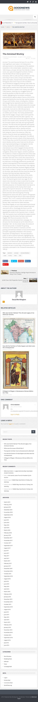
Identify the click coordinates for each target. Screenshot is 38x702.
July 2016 (6, 581)
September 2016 (8, 576)
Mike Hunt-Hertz (8, 471)
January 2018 (7, 535)
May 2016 (6, 586)
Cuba (5, 255)
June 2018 (6, 522)
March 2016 (7, 591)
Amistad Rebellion (25, 253)
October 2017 (7, 543)
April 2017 (6, 558)
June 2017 (6, 553)
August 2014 (7, 640)
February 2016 (8, 594)
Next (25, 278)
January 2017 (7, 566)
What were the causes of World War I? (14, 448)
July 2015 (6, 612)
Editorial (6, 661)
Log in (5, 677)
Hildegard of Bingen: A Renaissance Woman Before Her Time (18, 392)
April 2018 (6, 527)
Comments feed (8, 683)
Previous (14, 270)
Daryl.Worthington (12, 57)
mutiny (10, 255)
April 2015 (6, 619)
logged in (11, 424)
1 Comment (5, 58)
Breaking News (8, 659)
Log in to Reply (15, 414)
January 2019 (7, 507)
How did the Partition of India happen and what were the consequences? (19, 346)
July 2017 (6, 550)
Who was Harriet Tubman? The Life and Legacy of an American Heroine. (18, 313)
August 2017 (7, 548)
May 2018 (6, 525)
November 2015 (8, 602)
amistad (16, 253)
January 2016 (7, 596)
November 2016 (8, 571)
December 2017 (8, 538)
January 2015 (7, 627)
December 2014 (8, 630)
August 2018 (7, 517)
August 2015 (7, 609)
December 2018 (8, 509)
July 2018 (6, 520)
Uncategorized (8, 666)
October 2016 (7, 573)
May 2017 (6, 556)
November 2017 (8, 540)
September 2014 (8, 637)
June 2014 (6, 645)
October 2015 (7, 604)
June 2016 (6, 584)
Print (28, 58)
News (29, 57)
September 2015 (8, 607)
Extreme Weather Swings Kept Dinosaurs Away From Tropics (23, 273)
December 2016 (8, 568)
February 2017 (8, 563)
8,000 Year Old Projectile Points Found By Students (15, 281)
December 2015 (8, 599)
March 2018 (7, 530)
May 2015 (6, 617)
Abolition (10, 253)
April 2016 (6, 589)
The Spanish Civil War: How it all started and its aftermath (21, 22)
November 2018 (8, 512)
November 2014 (8, 632)
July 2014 (6, 642)
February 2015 (8, 625)
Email (34, 58)
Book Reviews (7, 656)
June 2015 (6, 614)
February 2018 (8, 533)
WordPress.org (8, 685)
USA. (20, 255)
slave (15, 255)
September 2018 (8, 515)
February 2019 (8, 504)
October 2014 (7, 635)
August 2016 (7, 579)
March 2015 (7, 622)
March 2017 (7, 561)
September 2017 (8, 545)
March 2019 (7, 502)
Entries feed (7, 680)
